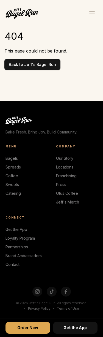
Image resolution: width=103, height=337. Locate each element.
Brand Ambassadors (23, 255)
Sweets (12, 184)
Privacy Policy (39, 308)
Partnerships (16, 247)
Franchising (66, 175)
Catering (13, 193)
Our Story (64, 158)
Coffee (11, 175)
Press (61, 184)
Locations (64, 167)
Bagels (11, 158)
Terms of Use (68, 308)
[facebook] (66, 292)
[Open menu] (92, 13)
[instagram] (37, 292)
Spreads (13, 167)
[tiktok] (52, 292)
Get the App (16, 229)
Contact (12, 264)
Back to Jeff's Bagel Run (32, 64)
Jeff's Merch (67, 202)
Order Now (27, 327)
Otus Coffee (67, 193)
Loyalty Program (20, 238)
